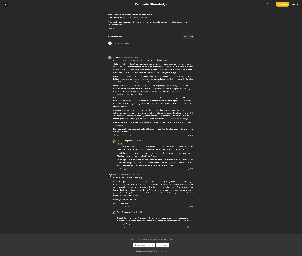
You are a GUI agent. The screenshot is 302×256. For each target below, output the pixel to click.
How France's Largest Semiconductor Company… (131, 14)
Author (120, 143)
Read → (111, 28)
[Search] (267, 4)
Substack (139, 251)
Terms (157, 239)
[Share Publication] (273, 4)
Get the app (162, 245)
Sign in (295, 4)
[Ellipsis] (193, 57)
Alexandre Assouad (121, 57)
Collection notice (167, 239)
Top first (190, 37)
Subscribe (282, 4)
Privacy (151, 239)
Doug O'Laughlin (115, 17)
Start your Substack (145, 245)
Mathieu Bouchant (120, 174)
